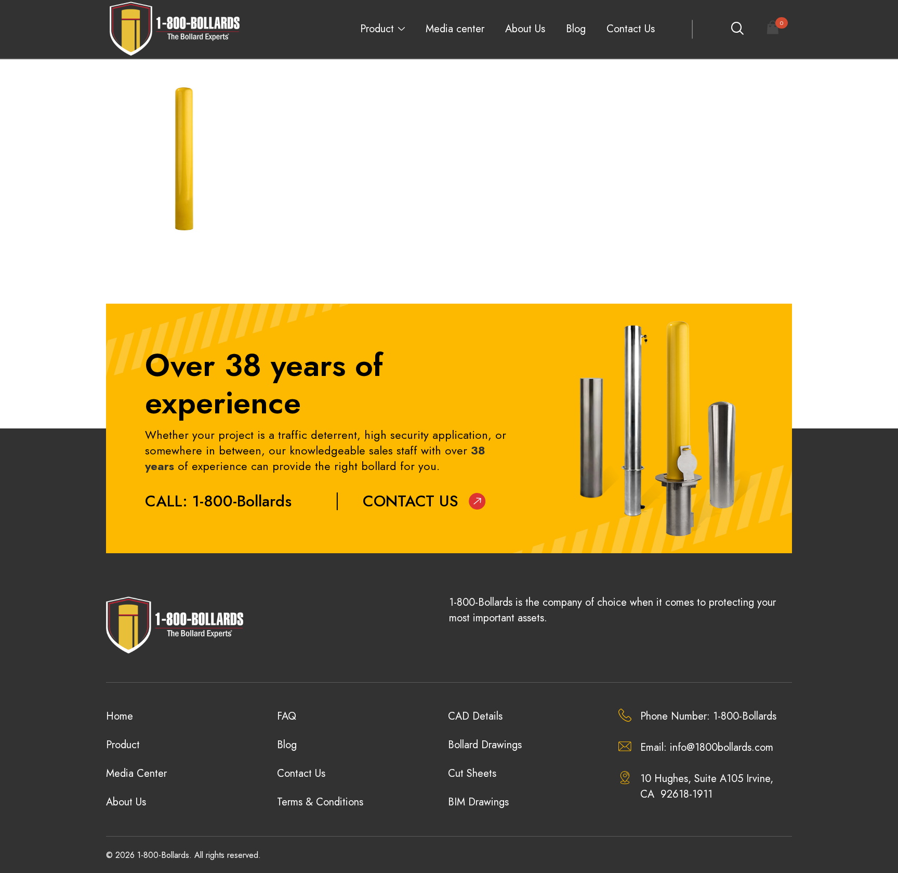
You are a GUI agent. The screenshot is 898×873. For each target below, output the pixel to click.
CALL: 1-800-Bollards (218, 501)
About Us (525, 28)
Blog (576, 28)
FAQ (286, 716)
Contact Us (630, 28)
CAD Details (475, 716)
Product (377, 28)
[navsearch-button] (737, 29)
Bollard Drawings (485, 744)
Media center (455, 28)
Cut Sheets (472, 773)
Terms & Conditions (320, 802)
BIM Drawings (478, 802)
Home (119, 716)
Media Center (136, 773)
